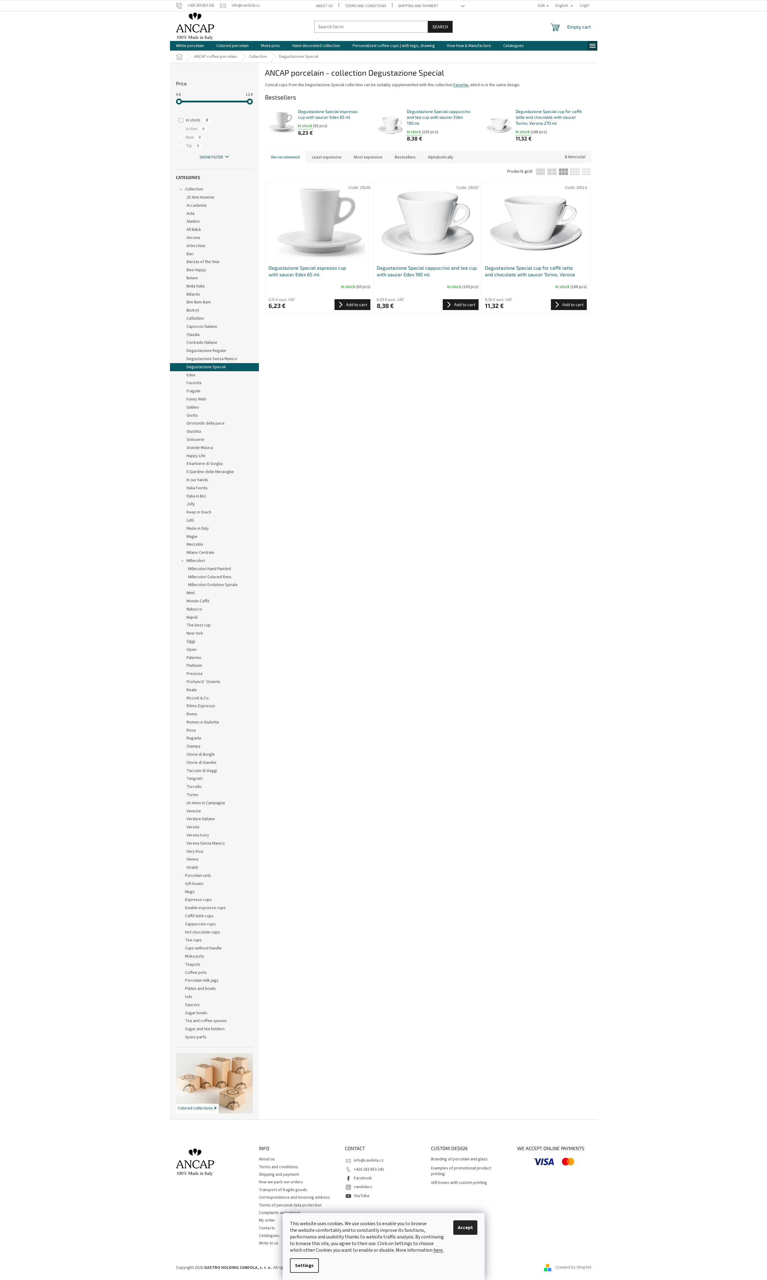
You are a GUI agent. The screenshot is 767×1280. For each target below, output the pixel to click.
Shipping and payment (418, 6)
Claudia (193, 335)
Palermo (194, 658)
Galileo (193, 407)
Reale (192, 690)
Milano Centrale (200, 553)
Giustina (194, 431)
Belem (192, 278)
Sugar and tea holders (205, 1029)
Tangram (195, 779)
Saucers (192, 1005)
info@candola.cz (369, 1160)
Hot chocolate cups (202, 932)
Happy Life (196, 456)
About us (324, 6)
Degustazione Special (206, 367)
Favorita (194, 383)
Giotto (192, 416)
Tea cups (193, 940)
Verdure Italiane (201, 819)
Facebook (363, 1178)
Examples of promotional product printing (461, 1171)
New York (195, 633)
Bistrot (193, 310)
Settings (304, 1265)
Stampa (193, 746)
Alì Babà (194, 230)
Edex (191, 375)
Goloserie (195, 440)
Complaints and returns (280, 1213)
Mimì (191, 593)
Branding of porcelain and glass (459, 1159)
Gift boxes (194, 884)
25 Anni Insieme (200, 197)
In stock (197, 120)
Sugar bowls (196, 1013)
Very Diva (195, 852)
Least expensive (326, 157)
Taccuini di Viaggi (202, 771)
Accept (465, 1227)
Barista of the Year (203, 262)
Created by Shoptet (573, 1268)
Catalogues (269, 1236)
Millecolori (196, 561)
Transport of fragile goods (283, 1190)
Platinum (194, 666)
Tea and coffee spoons (206, 1021)
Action (195, 129)
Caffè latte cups (199, 916)
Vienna (192, 859)
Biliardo (193, 294)
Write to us (268, 1243)
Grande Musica (200, 448)
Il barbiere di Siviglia (205, 464)
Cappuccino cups (200, 924)
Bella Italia (196, 286)
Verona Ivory (198, 835)
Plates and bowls (200, 989)
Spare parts (195, 1037)
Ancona (193, 238)
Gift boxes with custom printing (459, 1183)
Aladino (193, 221)
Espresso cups (198, 900)
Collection (194, 189)
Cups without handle (203, 948)
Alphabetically (440, 157)
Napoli (192, 617)
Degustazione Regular (206, 351)
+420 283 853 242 (369, 1169)
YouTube (361, 1196)
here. (438, 1250)
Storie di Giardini (201, 763)
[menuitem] (190, 46)
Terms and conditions (365, 6)
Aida (190, 214)
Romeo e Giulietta (203, 722)
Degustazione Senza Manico (212, 359)
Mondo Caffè (198, 601)
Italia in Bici (196, 496)
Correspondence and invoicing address (294, 1197)
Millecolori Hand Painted (209, 569)
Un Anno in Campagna (206, 803)
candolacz (363, 1187)
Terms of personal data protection (290, 1205)
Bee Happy (196, 270)
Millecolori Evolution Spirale (212, 585)
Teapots (192, 965)
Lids (188, 997)
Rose (191, 730)
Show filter (211, 157)
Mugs (190, 892)
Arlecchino (196, 246)
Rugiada (194, 738)
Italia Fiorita (197, 488)
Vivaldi (192, 867)
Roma (192, 714)
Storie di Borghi (201, 754)
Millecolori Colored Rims (209, 577)
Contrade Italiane (202, 343)
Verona (193, 827)
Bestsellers (405, 157)
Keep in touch (199, 512)
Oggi (191, 641)
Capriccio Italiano (202, 327)
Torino (192, 795)
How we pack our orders (281, 1182)
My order (267, 1220)
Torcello (194, 787)
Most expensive (368, 157)
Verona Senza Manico (206, 843)
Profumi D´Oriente (203, 682)
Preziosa (195, 674)
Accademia (196, 205)
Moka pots (194, 956)
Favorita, (461, 85)
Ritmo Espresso (201, 706)
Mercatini (195, 544)
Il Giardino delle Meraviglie (210, 472)
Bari (190, 254)
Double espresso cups (205, 908)
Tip (192, 146)
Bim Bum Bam (199, 302)
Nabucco (194, 609)
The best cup (199, 625)
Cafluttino (195, 318)
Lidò (190, 520)
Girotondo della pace (206, 423)
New (193, 137)
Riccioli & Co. (198, 698)
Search (440, 26)
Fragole (193, 391)
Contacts (267, 1228)
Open (191, 650)
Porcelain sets (198, 876)
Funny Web (196, 399)
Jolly (191, 504)
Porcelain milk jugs (201, 980)
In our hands (197, 480)
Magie (192, 537)
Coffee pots (196, 973)
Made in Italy (198, 528)
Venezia (194, 811)
